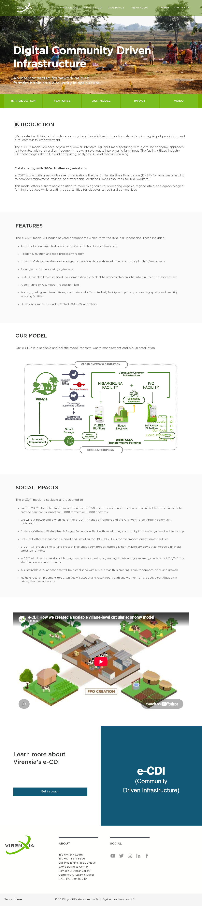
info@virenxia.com (71, 855)
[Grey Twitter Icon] (121, 856)
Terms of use (13, 899)
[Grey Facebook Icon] (147, 856)
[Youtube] (113, 856)
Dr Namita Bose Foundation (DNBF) (125, 175)
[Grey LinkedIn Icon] (138, 856)
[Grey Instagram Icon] (130, 856)
